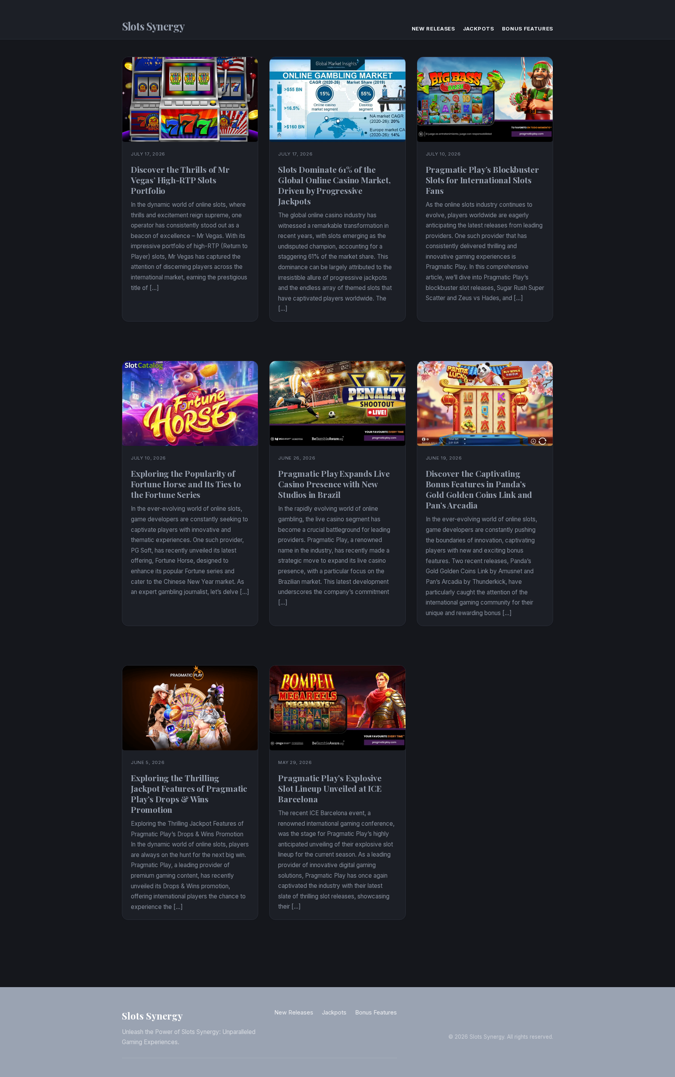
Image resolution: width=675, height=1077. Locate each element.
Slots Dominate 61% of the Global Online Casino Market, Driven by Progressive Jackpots (334, 185)
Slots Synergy (153, 26)
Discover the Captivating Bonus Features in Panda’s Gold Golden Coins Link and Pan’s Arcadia (479, 489)
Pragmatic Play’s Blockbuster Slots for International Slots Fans (482, 180)
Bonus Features (527, 28)
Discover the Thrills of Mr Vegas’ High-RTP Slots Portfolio (180, 180)
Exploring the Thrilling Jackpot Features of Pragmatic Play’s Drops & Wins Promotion (189, 793)
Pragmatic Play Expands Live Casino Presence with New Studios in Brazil (333, 484)
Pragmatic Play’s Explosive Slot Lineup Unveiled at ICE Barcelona (330, 788)
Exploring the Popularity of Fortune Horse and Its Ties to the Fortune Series (186, 484)
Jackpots (478, 28)
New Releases (433, 28)
